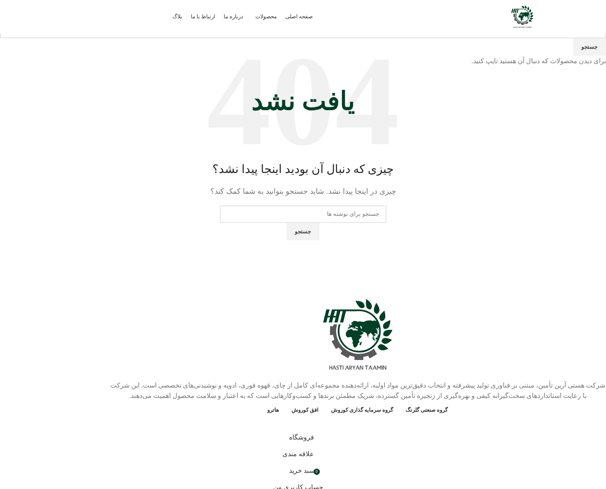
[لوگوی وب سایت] (522, 16)
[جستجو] (21, 16)
